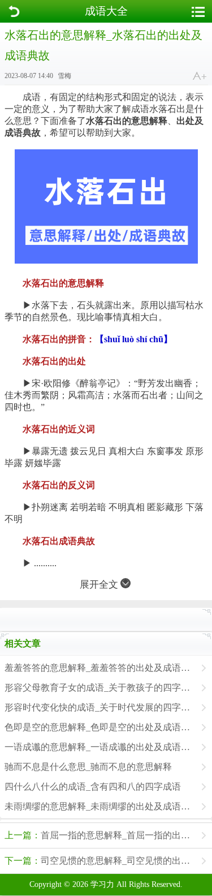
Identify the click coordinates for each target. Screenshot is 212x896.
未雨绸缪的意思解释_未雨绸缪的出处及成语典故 (100, 806)
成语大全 (106, 11)
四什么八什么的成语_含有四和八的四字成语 (93, 786)
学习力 (102, 884)
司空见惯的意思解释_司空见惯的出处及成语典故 (108, 860)
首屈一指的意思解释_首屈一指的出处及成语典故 (108, 835)
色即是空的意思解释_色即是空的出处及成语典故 (100, 727)
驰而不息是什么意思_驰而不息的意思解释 (88, 767)
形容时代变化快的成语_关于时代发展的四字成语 (100, 707)
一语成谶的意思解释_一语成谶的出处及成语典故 (100, 747)
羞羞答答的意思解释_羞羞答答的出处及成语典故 (100, 668)
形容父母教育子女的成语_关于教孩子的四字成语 (100, 687)
